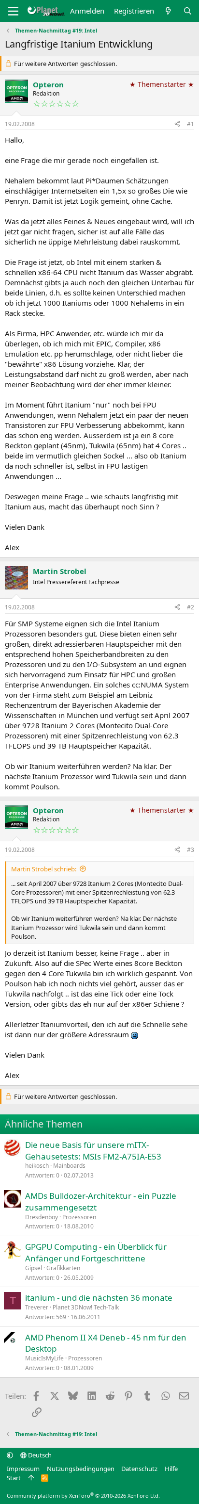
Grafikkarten (63, 1268)
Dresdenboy (41, 1217)
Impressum (23, 1468)
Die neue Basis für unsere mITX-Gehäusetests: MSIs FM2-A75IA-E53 (93, 1150)
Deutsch (39, 1455)
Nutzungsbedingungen (80, 1468)
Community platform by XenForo (83, 1495)
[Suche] (187, 11)
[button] (10, 1455)
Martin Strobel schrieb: (43, 869)
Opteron (48, 84)
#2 (190, 607)
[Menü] (13, 11)
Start (14, 1477)
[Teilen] (177, 124)
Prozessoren (79, 1217)
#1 (190, 124)
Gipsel (33, 1268)
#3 (190, 850)
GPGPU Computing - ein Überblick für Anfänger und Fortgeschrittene (96, 1252)
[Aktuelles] (168, 11)
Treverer (36, 1307)
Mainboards (69, 1165)
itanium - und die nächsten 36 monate (98, 1297)
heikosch (37, 1165)
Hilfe (171, 1468)
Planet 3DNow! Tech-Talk (86, 1307)
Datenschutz (139, 1468)
